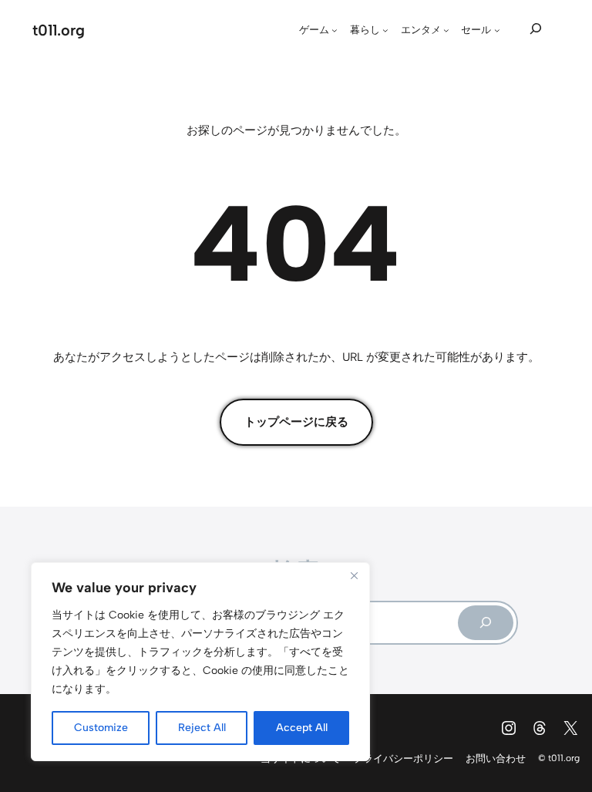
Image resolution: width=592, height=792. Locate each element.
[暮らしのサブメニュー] (385, 30)
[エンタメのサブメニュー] (446, 30)
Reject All (202, 727)
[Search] (485, 622)
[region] (200, 661)
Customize (101, 727)
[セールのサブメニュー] (497, 30)
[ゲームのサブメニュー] (334, 30)
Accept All (302, 727)
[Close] (354, 575)
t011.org (58, 30)
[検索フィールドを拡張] (536, 28)
